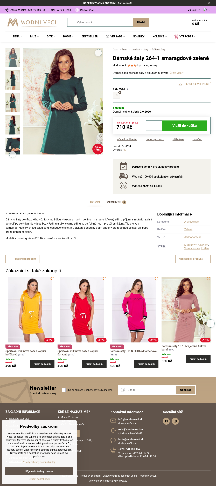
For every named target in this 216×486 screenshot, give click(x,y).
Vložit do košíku (184, 126)
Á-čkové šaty (191, 221)
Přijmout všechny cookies (39, 471)
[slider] (135, 65)
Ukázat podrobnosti (39, 479)
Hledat (141, 22)
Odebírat (185, 390)
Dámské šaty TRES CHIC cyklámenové (133, 351)
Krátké (205, 248)
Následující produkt (191, 258)
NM (124, 149)
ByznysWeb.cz (119, 480)
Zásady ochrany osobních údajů (120, 475)
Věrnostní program (19, 418)
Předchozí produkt (24, 258)
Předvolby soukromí (90, 475)
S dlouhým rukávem (196, 244)
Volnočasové (192, 248)
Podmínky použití (148, 475)
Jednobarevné (192, 237)
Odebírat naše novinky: (43, 393)
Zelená (188, 229)
